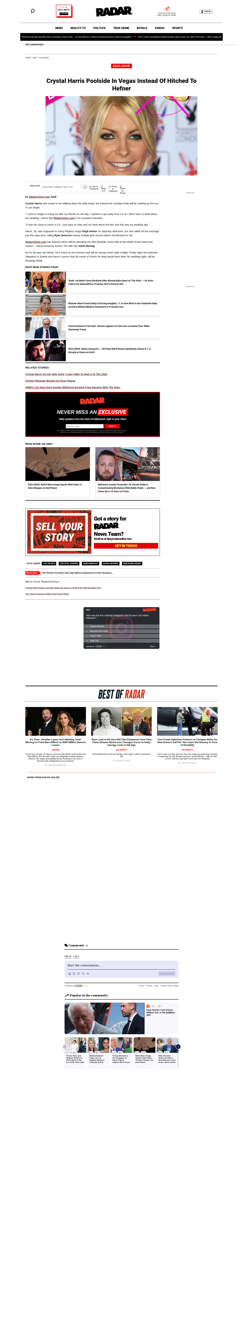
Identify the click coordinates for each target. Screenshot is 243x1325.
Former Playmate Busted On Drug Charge (50, 380)
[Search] (33, 13)
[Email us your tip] (64, 17)
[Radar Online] (114, 11)
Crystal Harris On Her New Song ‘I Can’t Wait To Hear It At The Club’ (66, 374)
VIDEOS (160, 28)
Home (28, 58)
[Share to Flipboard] (113, 186)
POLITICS (99, 28)
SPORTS (177, 28)
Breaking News (132, 563)
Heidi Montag (90, 563)
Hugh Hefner (110, 563)
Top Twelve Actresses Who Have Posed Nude (47, 594)
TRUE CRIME (121, 28)
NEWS (59, 28)
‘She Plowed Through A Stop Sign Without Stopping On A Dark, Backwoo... (77, 573)
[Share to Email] (122, 186)
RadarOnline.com (39, 196)
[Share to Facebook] (93, 186)
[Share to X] (103, 186)
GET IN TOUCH (126, 546)
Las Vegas (44, 58)
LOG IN (207, 11)
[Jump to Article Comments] (85, 186)
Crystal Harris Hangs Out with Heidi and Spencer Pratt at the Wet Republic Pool (63, 588)
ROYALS (142, 28)
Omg (35, 58)
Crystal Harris (69, 563)
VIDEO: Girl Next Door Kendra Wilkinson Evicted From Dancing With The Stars (72, 387)
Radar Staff (35, 186)
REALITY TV (78, 28)
